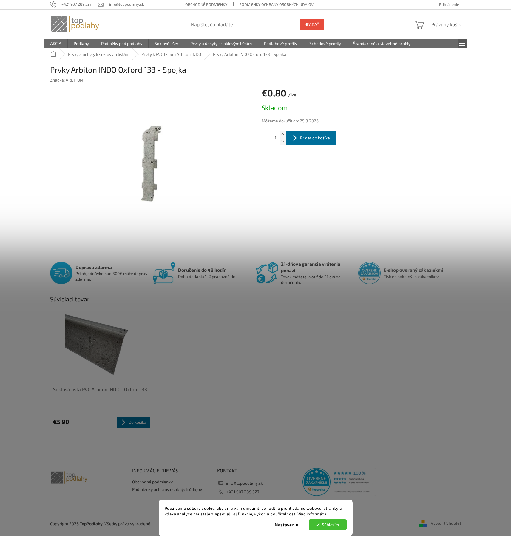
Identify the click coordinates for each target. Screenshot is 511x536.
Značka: (66, 79)
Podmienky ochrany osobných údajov (276, 4)
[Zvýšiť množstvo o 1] (283, 134)
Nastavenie (286, 524)
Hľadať (311, 24)
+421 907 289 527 (242, 491)
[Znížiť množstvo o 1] (283, 141)
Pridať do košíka (315, 137)
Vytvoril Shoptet (446, 523)
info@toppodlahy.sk (244, 483)
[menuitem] (55, 43)
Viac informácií (311, 514)
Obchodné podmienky (206, 4)
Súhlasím (330, 524)
